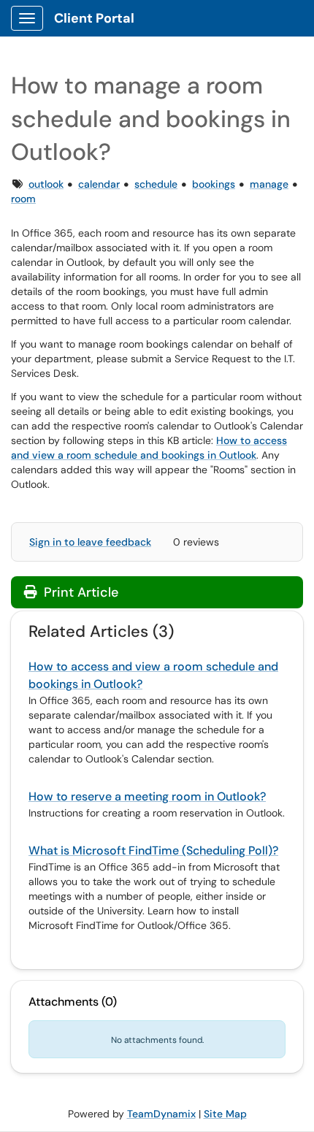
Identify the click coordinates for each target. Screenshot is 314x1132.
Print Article (79, 592)
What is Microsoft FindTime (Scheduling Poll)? (153, 850)
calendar (99, 184)
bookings (213, 184)
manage (269, 184)
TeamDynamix (161, 1113)
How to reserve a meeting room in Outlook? (147, 796)
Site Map (225, 1113)
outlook (46, 184)
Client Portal (94, 18)
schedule (155, 184)
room (23, 198)
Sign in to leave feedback (90, 541)
